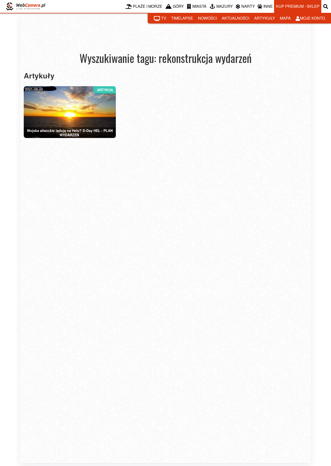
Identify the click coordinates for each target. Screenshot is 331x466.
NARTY (248, 6)
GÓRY (178, 6)
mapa (285, 18)
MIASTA (199, 6)
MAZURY (224, 6)
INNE (268, 6)
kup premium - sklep (298, 6)
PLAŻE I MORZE (147, 6)
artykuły (264, 18)
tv (163, 18)
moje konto (312, 18)
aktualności (235, 18)
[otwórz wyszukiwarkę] (326, 6)
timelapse (182, 18)
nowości (207, 18)
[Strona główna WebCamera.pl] (25, 6)
